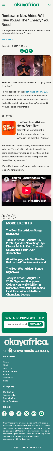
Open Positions (10, 401)
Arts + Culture (10, 371)
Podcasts (8, 377)
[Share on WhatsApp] (31, 51)
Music (6, 365)
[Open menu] (4, 5)
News (6, 362)
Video (6, 374)
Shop (5, 381)
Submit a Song (10, 398)
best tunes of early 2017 (36, 92)
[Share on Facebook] (22, 51)
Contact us (8, 392)
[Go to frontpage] (26, 5)
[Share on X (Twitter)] (26, 51)
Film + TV (7, 368)
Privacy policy (9, 395)
